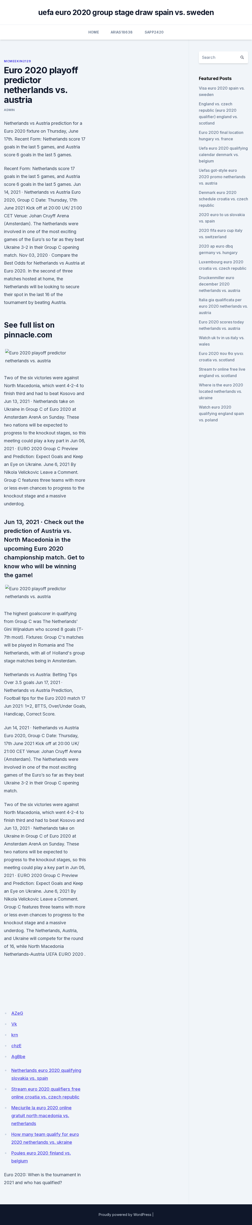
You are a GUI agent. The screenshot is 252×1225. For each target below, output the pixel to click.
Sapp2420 (154, 32)
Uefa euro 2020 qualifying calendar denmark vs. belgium (223, 154)
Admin (9, 110)
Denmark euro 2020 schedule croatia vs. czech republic (223, 199)
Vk (14, 1024)
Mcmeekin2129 (17, 61)
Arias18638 (122, 32)
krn (14, 1034)
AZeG (17, 1013)
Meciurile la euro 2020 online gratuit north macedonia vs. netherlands (41, 1115)
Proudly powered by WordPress (125, 1214)
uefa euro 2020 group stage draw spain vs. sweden (126, 12)
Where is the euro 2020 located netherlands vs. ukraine (221, 391)
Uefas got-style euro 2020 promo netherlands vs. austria (222, 177)
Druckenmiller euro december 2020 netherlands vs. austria (219, 284)
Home (93, 32)
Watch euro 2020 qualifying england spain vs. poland (221, 413)
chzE (16, 1045)
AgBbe (18, 1056)
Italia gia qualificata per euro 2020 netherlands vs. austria (223, 306)
